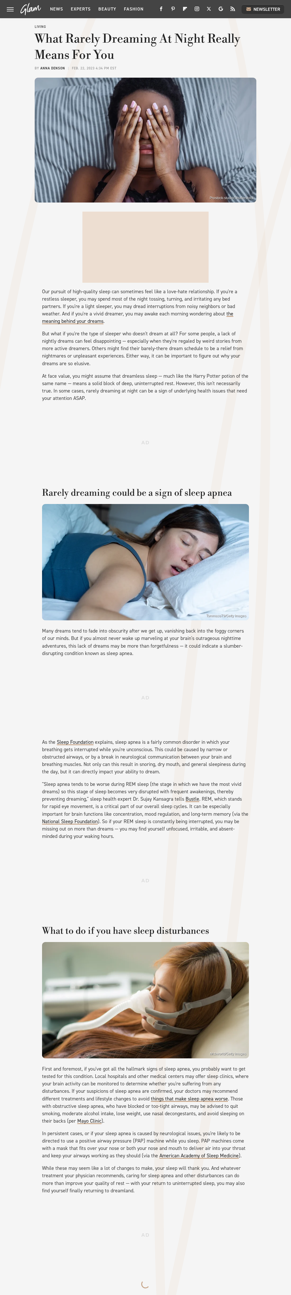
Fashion (134, 9)
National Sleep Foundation (70, 821)
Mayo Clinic (89, 1121)
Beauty (107, 9)
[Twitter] (209, 11)
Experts (81, 9)
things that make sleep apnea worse (189, 1098)
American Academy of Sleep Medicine (199, 1155)
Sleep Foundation (75, 742)
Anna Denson (52, 68)
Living (40, 26)
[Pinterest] (173, 11)
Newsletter (266, 9)
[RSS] (233, 11)
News (56, 9)
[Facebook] (161, 11)
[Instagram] (197, 11)
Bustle (192, 799)
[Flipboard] (185, 11)
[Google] (221, 11)
